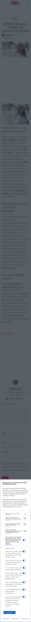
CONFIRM (9, 612)
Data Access (15, 618)
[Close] (27, 482)
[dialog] (15, 550)
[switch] (24, 518)
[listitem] (15, 514)
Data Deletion (5, 618)
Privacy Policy (25, 618)
